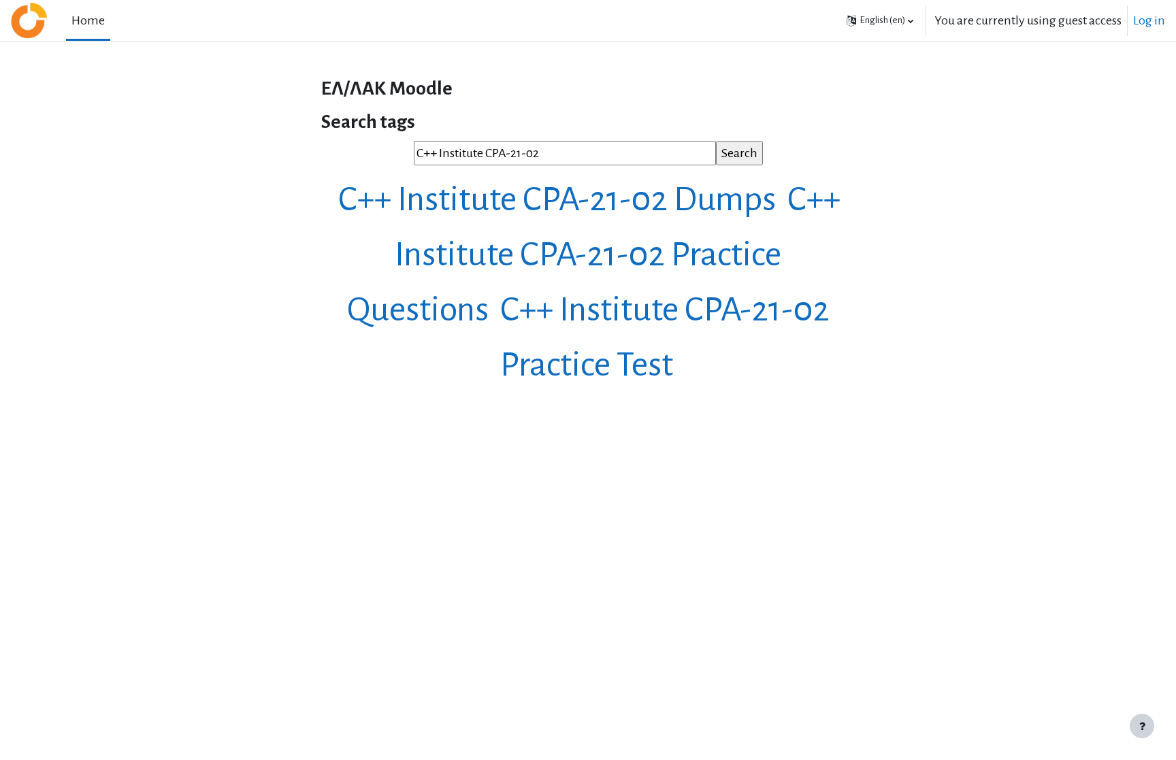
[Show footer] (1142, 726)
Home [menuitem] (88, 20)
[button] (880, 20)
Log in (1149, 20)
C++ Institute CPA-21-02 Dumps (560, 199)
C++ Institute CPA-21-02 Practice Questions (594, 254)
